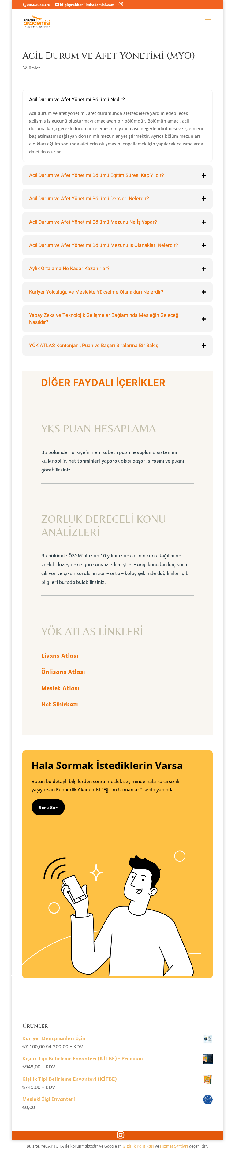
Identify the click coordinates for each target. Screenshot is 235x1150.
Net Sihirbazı (59, 704)
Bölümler (31, 67)
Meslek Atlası (60, 687)
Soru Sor (48, 807)
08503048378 (38, 5)
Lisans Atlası (59, 655)
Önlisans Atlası (63, 671)
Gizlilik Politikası (138, 1146)
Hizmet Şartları (174, 1146)
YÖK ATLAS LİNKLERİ (92, 631)
